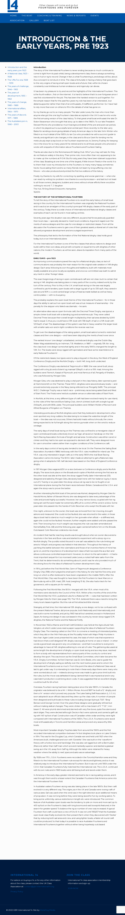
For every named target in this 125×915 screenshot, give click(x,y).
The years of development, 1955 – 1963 (17, 95)
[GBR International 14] (13, 11)
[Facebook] (96, 910)
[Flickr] (103, 910)
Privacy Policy (16, 891)
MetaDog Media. (47, 910)
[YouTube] (99, 910)
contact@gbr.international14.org (39, 886)
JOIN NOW (73, 888)
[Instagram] (106, 910)
